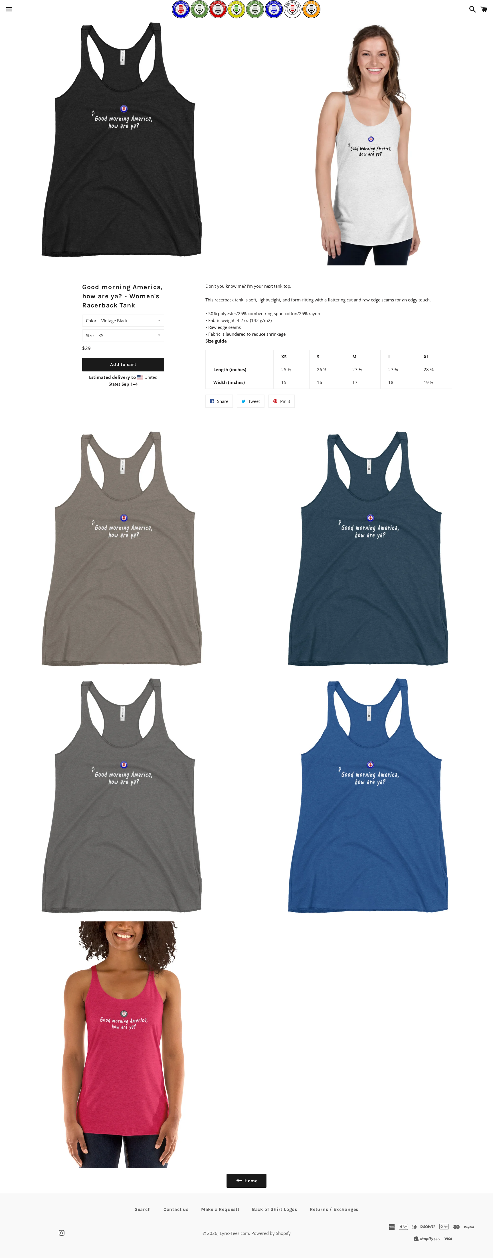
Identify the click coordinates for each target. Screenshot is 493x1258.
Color (91, 320)
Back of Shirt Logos (274, 1209)
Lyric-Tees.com (234, 1233)
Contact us (176, 1209)
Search (143, 1209)
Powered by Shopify (271, 1233)
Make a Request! (220, 1209)
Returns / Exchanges (334, 1209)
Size (90, 335)
